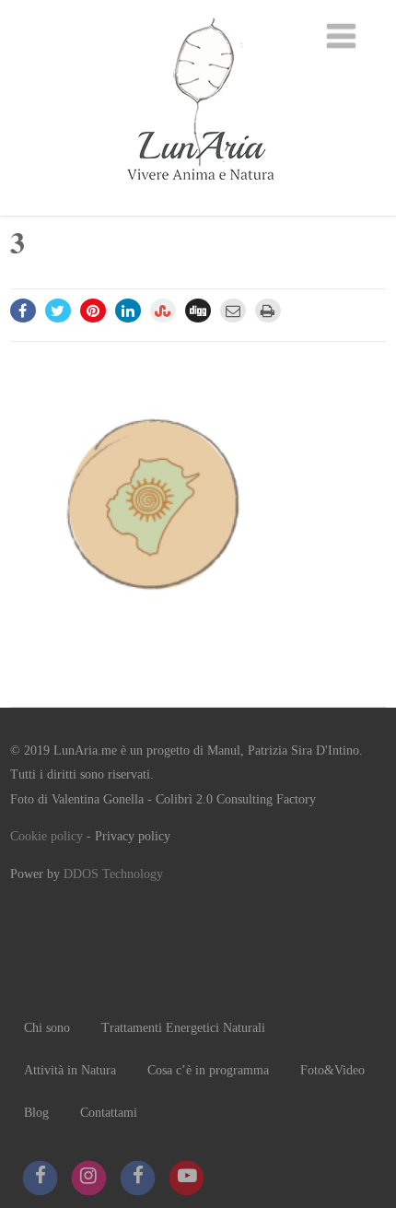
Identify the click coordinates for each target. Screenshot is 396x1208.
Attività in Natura (70, 1070)
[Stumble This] (163, 311)
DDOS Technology (113, 874)
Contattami (108, 1113)
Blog (36, 1113)
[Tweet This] (58, 311)
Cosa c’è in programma (208, 1070)
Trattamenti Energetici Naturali (183, 1028)
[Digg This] (198, 311)
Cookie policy (46, 836)
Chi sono (47, 1028)
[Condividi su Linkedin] (128, 311)
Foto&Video (332, 1070)
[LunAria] (198, 205)
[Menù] (341, 37)
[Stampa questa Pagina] (268, 311)
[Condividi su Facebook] (23, 311)
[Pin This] (93, 311)
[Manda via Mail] (233, 311)
